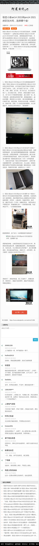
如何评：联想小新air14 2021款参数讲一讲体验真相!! (20, 522)
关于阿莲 (32, 544)
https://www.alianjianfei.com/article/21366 (22, 320)
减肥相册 (18, 544)
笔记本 (14, 28)
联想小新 (6, 28)
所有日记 (25, 544)
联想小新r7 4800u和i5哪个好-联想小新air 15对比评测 (20, 488)
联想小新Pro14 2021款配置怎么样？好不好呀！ (18, 530)
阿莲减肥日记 (9, 544)
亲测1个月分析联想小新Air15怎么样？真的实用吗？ (20, 520)
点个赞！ (18, 312)
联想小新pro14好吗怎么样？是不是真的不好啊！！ (19, 509)
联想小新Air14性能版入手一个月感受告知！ (17, 527)
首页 (2, 544)
